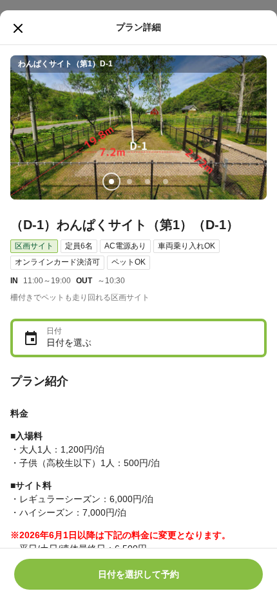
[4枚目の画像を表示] (165, 181)
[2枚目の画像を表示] (129, 181)
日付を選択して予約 (138, 574)
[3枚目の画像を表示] (147, 181)
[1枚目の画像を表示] (111, 181)
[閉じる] (18, 28)
